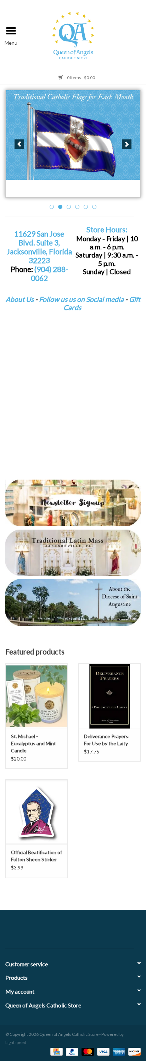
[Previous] (19, 144)
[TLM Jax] (73, 553)
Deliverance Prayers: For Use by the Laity (107, 739)
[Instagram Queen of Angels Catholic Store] (97, 932)
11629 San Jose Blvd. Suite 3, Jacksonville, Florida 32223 (39, 247)
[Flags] (73, 135)
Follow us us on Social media (81, 299)
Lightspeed (15, 1042)
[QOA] (84, 35)
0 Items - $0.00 (80, 77)
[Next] (126, 144)
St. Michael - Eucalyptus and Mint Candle (33, 743)
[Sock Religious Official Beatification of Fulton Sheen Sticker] (36, 812)
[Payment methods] (55, 1051)
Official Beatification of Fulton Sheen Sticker (36, 855)
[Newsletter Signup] (73, 503)
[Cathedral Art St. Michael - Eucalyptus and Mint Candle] (36, 696)
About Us (20, 299)
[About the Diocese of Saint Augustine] (73, 602)
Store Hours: (106, 229)
